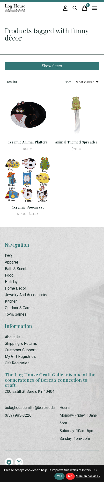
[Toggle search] (75, 8)
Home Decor (15, 288)
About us (12, 337)
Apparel (11, 262)
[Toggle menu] (94, 8)
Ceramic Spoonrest (28, 207)
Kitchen (11, 301)
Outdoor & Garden (20, 307)
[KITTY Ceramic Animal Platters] (28, 114)
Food (9, 275)
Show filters (52, 66)
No (70, 476)
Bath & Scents (17, 268)
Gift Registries (17, 363)
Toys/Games (16, 314)
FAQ (8, 255)
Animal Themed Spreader (76, 142)
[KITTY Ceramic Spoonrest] (28, 180)
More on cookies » (88, 476)
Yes (59, 476)
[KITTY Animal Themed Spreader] (76, 114)
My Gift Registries (20, 356)
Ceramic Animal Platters (27, 142)
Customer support (20, 350)
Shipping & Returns (21, 343)
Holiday (11, 281)
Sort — (69, 82)
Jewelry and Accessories (26, 294)
